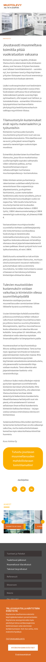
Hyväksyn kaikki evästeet (23, 647)
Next (43, 522)
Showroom (12, 584)
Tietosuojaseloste (15, 639)
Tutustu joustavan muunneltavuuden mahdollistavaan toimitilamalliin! (23, 458)
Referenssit (12, 576)
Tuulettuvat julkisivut (16, 560)
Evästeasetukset (23, 654)
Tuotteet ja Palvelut (16, 553)
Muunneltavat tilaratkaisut (19, 564)
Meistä (10, 593)
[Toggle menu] (38, 6)
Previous (3, 522)
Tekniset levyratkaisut (17, 569)
